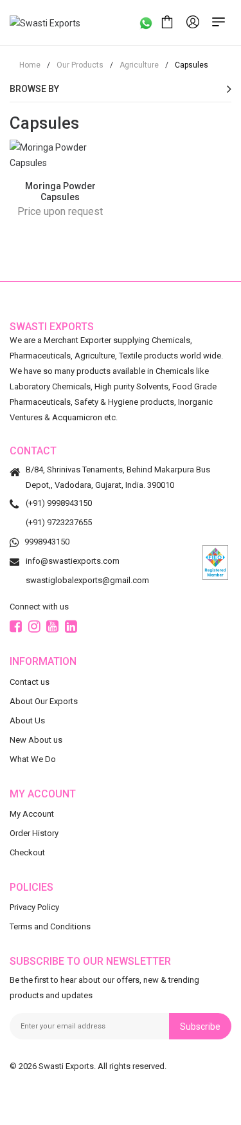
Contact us (29, 681)
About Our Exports (44, 700)
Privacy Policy (34, 907)
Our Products (75, 65)
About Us (27, 720)
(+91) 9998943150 (59, 503)
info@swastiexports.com (73, 561)
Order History (34, 832)
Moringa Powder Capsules (60, 191)
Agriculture (134, 65)
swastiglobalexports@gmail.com (87, 580)
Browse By (34, 89)
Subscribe (200, 1026)
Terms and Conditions (50, 926)
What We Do (33, 758)
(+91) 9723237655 (59, 522)
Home (29, 65)
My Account (32, 813)
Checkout (27, 852)
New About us (36, 739)
